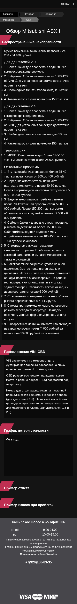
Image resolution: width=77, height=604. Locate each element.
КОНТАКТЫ (67, 4)
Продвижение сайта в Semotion (38, 554)
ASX (28, 19)
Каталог (29, 14)
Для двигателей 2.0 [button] (20, 62)
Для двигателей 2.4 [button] (20, 106)
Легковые (50, 14)
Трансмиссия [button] (14, 150)
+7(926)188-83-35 (38, 562)
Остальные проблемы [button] (21, 167)
